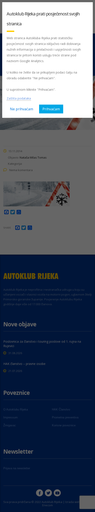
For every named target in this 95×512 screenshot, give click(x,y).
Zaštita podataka (19, 98)
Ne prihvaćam (21, 109)
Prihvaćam (51, 109)
